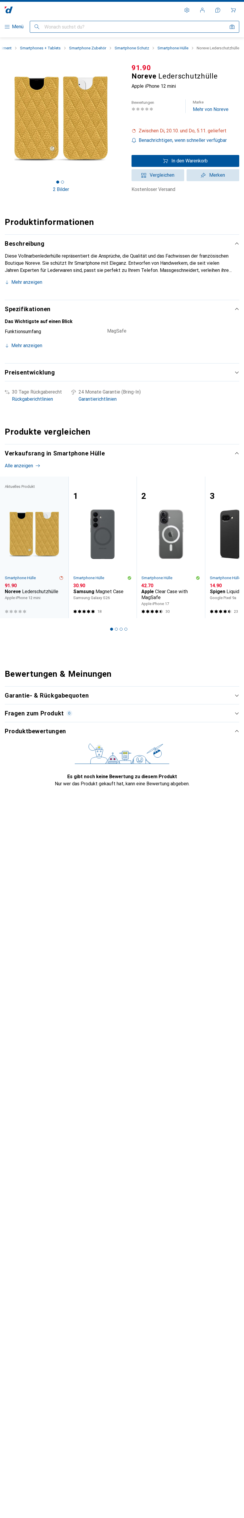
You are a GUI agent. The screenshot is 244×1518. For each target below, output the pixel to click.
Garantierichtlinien (98, 399)
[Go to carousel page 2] (116, 629)
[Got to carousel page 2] (62, 182)
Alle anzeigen (19, 466)
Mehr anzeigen (26, 282)
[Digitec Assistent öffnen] (218, 10)
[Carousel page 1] (111, 629)
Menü (18, 26)
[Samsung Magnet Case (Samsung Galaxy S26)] (102, 547)
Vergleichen (162, 175)
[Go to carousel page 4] (125, 629)
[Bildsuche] (232, 27)
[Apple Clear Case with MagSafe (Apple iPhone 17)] (171, 547)
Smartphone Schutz (132, 48)
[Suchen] (37, 27)
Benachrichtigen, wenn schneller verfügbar (183, 140)
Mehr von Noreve (211, 106)
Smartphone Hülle (172, 48)
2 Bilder (61, 189)
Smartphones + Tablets (40, 48)
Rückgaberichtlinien (32, 399)
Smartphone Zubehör (87, 48)
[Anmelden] (202, 10)
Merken (217, 175)
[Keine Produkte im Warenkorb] (233, 10)
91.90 (141, 68)
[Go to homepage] (9, 10)
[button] (185, 130)
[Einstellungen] (187, 10)
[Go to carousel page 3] (121, 629)
